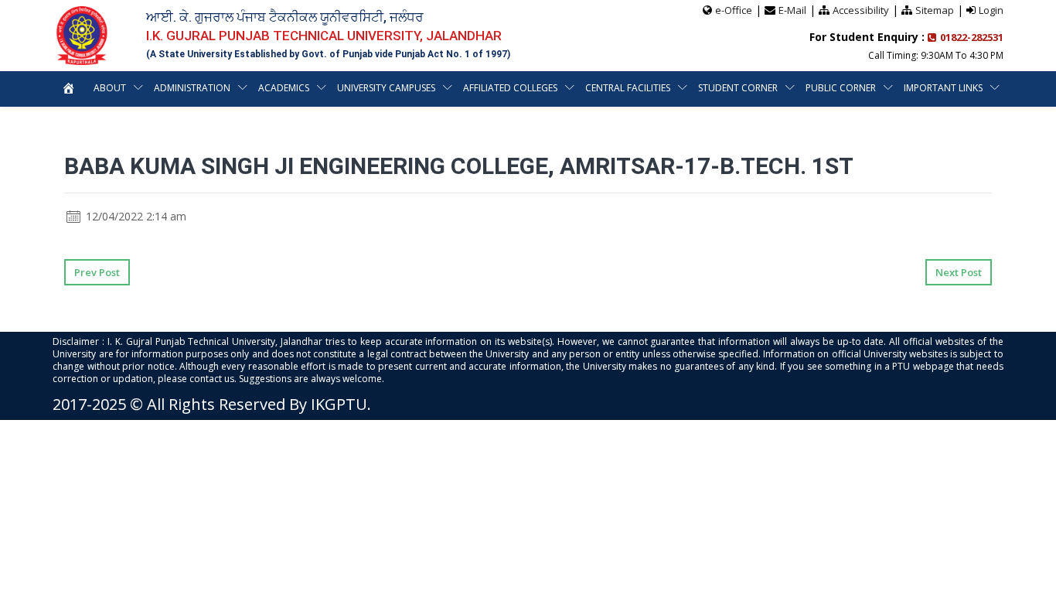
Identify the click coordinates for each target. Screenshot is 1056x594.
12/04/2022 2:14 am (134, 216)
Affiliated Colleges (510, 87)
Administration (192, 87)
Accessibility (861, 10)
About (110, 87)
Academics (283, 87)
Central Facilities (627, 87)
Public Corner (841, 87)
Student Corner (738, 87)
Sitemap (934, 10)
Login (991, 10)
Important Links (943, 87)
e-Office (733, 10)
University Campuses (386, 87)
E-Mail (792, 10)
